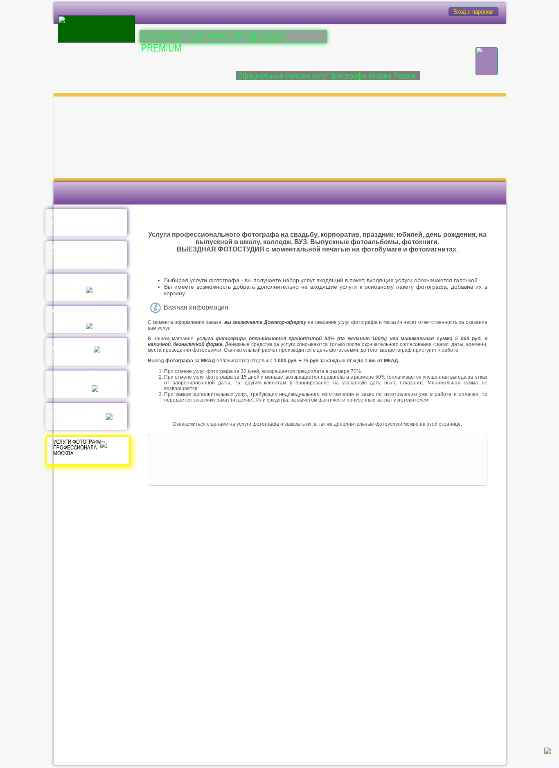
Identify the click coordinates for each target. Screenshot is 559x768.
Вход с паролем (473, 11)
